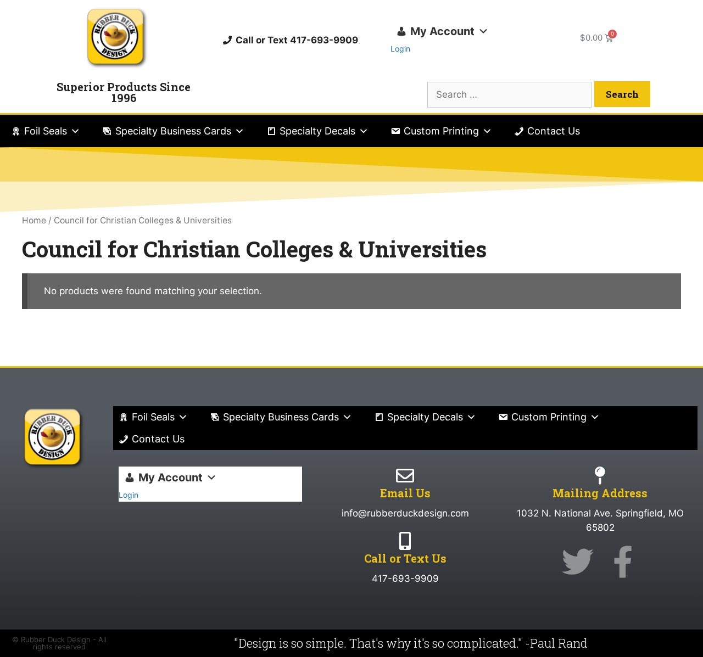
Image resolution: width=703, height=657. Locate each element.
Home (34, 220)
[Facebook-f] (623, 561)
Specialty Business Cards (173, 131)
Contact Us (553, 131)
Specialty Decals (317, 131)
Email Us (405, 493)
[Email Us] (405, 476)
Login (400, 48)
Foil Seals (45, 131)
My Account (442, 31)
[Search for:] (510, 94)
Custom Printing (441, 131)
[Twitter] (578, 561)
